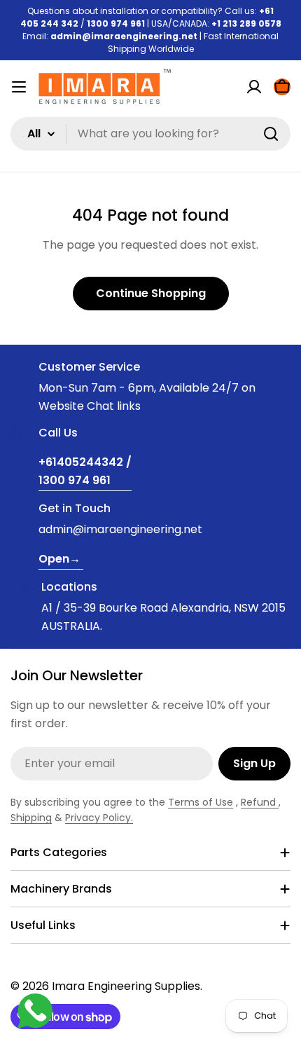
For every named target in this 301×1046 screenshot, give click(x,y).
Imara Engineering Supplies (126, 986)
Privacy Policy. (99, 818)
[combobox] (150, 134)
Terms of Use (200, 802)
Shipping (31, 818)
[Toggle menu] (18, 86)
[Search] (270, 133)
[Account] (254, 86)
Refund (260, 802)
